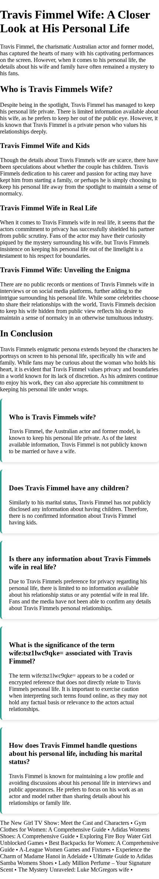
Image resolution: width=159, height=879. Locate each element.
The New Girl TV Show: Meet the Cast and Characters (64, 823)
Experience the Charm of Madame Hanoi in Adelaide (75, 852)
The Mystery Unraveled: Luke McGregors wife (73, 869)
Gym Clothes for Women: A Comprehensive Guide (73, 826)
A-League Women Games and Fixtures (65, 849)
